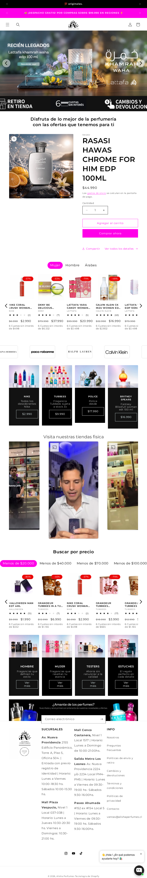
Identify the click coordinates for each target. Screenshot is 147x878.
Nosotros (113, 737)
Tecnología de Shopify (87, 876)
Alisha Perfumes (65, 876)
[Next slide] (141, 63)
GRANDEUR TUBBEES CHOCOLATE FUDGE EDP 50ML (107, 605)
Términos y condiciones (115, 786)
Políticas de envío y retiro (120, 760)
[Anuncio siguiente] (140, 4)
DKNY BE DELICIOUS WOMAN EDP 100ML (46, 306)
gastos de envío (96, 193)
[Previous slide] (6, 63)
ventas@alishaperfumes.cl (124, 817)
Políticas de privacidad (115, 798)
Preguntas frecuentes (114, 748)
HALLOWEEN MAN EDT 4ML (21, 605)
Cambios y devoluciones (116, 773)
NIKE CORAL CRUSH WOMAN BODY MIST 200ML (21, 306)
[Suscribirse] (102, 719)
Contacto (113, 808)
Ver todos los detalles (119, 248)
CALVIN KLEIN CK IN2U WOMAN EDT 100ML (108, 306)
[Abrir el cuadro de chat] (139, 870)
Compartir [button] (93, 248)
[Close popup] (141, 854)
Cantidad (88, 203)
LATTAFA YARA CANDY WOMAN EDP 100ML (77, 306)
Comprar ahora (110, 233)
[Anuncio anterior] (7, 4)
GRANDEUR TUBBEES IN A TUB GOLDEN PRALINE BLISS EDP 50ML (50, 605)
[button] (7, 25)
